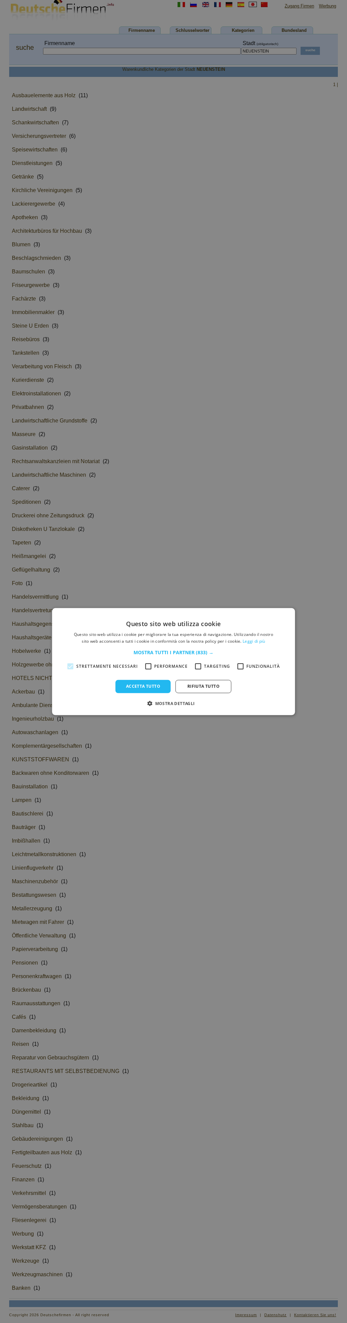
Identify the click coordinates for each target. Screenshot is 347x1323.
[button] (173, 652)
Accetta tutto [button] (143, 686)
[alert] (173, 661)
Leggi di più (254, 641)
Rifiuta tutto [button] (203, 686)
